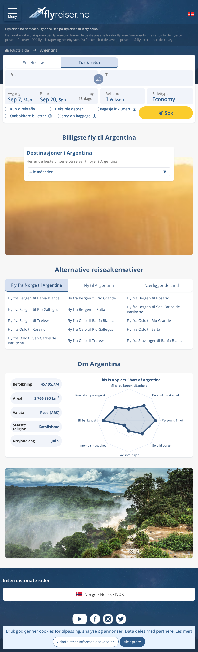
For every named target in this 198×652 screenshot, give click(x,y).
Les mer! (184, 631)
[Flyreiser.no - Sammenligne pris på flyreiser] (59, 14)
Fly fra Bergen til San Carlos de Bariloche (153, 309)
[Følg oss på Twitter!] (121, 619)
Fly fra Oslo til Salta (143, 329)
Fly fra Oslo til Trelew (85, 340)
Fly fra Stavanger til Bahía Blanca (155, 340)
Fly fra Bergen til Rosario (148, 298)
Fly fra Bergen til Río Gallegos (33, 309)
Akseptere (132, 641)
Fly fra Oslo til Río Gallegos (90, 329)
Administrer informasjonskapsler (85, 641)
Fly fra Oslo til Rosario (26, 329)
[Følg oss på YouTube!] (79, 619)
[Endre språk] (190, 14)
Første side (19, 50)
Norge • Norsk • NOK (104, 594)
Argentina (48, 50)
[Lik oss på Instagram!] (108, 619)
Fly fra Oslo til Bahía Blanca (90, 320)
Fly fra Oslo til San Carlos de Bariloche (32, 340)
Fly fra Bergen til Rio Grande (91, 298)
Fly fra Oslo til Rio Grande (149, 320)
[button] (12, 12)
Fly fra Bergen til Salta (86, 309)
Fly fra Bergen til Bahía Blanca (34, 298)
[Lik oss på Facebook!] (95, 619)
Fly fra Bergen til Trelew (28, 320)
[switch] (98, 79)
